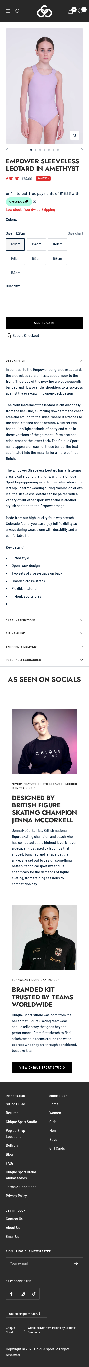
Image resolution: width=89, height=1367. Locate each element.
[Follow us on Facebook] (11, 1293)
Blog (9, 1154)
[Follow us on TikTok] (33, 1293)
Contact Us (14, 1219)
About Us (13, 1228)
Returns (12, 1113)
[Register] (76, 1263)
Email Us (12, 1236)
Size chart (75, 233)
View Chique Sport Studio (42, 1067)
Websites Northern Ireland (45, 1327)
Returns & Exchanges (23, 659)
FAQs (10, 1163)
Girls (52, 1122)
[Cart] (70, 11)
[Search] (17, 11)
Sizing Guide (15, 633)
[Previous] (8, 150)
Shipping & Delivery (22, 646)
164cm (15, 273)
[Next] (81, 150)
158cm (57, 258)
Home (54, 1104)
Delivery (12, 1145)
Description (15, 360)
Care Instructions (21, 620)
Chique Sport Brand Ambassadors (21, 1175)
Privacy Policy (16, 1196)
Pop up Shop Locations (15, 1133)
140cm (58, 244)
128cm (15, 244)
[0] (80, 11)
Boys (53, 1139)
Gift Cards (57, 1148)
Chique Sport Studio (21, 1122)
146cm (15, 258)
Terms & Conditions (21, 1187)
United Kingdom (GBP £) (24, 1313)
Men (52, 1130)
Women (55, 1113)
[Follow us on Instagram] (22, 1293)
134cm (36, 244)
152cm (36, 258)
